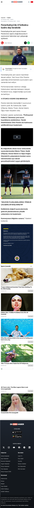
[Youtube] (14, 447)
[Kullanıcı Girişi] (28, 2)
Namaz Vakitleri (22, 463)
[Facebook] (19, 447)
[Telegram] (24, 447)
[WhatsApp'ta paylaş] (28, 43)
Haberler (3, 17)
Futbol (9, 17)
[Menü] (1, 2)
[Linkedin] (29, 447)
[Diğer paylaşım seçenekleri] (31, 43)
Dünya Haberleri (5, 466)
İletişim (3, 483)
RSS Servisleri (21, 469)
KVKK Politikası (5, 489)
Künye (2, 481)
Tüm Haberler (4, 469)
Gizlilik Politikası (5, 491)
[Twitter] (3, 447)
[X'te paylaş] (25, 43)
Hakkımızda (4, 478)
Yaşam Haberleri (5, 463)
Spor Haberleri (4, 458)
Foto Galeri (20, 458)
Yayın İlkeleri (4, 486)
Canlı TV (20, 456)
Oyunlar (20, 461)
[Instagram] (9, 447)
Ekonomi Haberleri (5, 461)
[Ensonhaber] (17, 2)
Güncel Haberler (5, 456)
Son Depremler (22, 466)
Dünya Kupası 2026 (6, 471)
